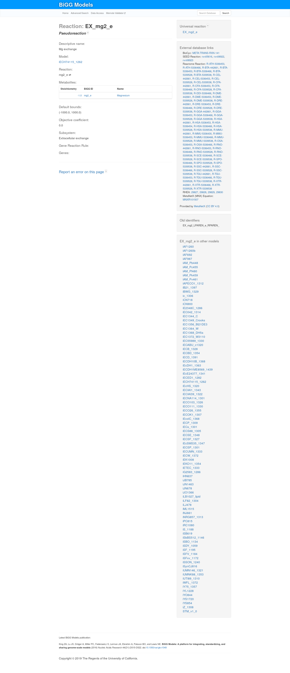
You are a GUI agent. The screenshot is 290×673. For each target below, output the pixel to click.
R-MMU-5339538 (203, 141)
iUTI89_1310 (191, 578)
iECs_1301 (190, 427)
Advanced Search (80, 12)
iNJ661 (187, 513)
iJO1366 (188, 492)
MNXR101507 (190, 199)
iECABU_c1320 (193, 345)
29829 (211, 192)
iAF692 (187, 254)
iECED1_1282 (192, 377)
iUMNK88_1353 (193, 574)
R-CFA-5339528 (203, 89)
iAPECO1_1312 (193, 283)
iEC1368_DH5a (193, 332)
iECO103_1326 (193, 402)
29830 (219, 192)
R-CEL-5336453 (201, 78)
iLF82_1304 (190, 500)
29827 (194, 192)
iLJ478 (187, 505)
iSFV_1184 (190, 554)
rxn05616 (207, 56)
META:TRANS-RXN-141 (205, 53)
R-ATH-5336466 (192, 67)
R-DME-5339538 (203, 100)
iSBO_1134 (190, 541)
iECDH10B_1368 (194, 361)
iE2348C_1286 (192, 308)
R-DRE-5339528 (203, 108)
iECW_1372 (190, 455)
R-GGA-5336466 (203, 115)
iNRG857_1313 (193, 517)
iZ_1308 (188, 607)
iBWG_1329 (191, 291)
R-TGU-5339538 (203, 181)
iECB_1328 (190, 349)
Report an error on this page (82, 171)
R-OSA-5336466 (203, 144)
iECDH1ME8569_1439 (198, 369)
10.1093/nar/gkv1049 (156, 647)
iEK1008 (188, 459)
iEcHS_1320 (191, 386)
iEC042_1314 (192, 312)
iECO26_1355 (192, 410)
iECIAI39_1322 (193, 394)
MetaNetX (199, 206)
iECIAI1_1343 (192, 390)
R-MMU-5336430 (202, 133)
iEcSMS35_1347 (194, 443)
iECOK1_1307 (192, 414)
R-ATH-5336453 (215, 64)
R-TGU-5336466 (203, 177)
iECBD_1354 (191, 353)
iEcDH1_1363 (192, 365)
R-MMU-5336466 (203, 137)
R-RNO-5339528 (203, 152)
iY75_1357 (190, 586)
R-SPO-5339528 (203, 163)
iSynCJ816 (190, 566)
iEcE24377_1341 (194, 373)
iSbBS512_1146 (193, 537)
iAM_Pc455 (190, 267)
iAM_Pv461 (190, 279)
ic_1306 (188, 296)
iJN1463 (188, 484)
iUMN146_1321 (193, 570)
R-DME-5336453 (201, 97)
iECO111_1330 (193, 406)
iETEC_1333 (191, 468)
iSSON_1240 (191, 562)
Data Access (97, 12)
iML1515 (188, 509)
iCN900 (188, 304)
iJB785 (187, 480)
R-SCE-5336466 (203, 155)
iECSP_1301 (191, 447)
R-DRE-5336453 (201, 104)
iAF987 (187, 259)
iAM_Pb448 (190, 263)
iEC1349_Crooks (194, 320)
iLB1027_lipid (191, 496)
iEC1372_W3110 (194, 336)
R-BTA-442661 (210, 67)
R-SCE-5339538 (203, 159)
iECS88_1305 (192, 431)
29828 (203, 192)
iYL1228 (188, 591)
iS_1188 (188, 529)
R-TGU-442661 (202, 174)
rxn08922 (219, 56)
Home (65, 12)
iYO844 (187, 595)
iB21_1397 (190, 287)
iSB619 (187, 533)
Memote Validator (115, 12)
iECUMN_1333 (192, 451)
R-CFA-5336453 (201, 86)
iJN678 (187, 488)
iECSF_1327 (191, 439)
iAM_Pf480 (190, 271)
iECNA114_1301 (194, 398)
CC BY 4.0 (213, 206)
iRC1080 (188, 525)
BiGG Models (76, 4)
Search (225, 12)
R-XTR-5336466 (201, 185)
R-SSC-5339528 (203, 170)
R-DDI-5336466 (202, 93)
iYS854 (187, 603)
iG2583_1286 (192, 472)
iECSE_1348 (191, 435)
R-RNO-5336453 (201, 148)
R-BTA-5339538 (202, 75)
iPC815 (187, 521)
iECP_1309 (190, 423)
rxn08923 (188, 60)
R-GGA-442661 (202, 111)
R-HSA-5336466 (203, 126)
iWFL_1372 (190, 582)
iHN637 (188, 476)
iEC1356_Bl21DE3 (195, 324)
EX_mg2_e (190, 32)
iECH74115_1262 (70, 62)
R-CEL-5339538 (202, 82)
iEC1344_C (190, 316)
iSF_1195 (189, 550)
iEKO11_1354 (192, 463)
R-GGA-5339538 (203, 119)
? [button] (87, 32)
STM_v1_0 (190, 611)
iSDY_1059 (190, 545)
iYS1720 (188, 599)
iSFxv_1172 (190, 558)
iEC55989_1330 (193, 341)
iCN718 (188, 300)
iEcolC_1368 (191, 418)
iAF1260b (189, 250)
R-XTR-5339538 (203, 188)
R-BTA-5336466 (202, 71)
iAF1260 (188, 246)
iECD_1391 (190, 357)
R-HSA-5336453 (201, 122)
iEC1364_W (190, 328)
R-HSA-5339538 (203, 130)
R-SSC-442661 (202, 166)
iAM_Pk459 (190, 275)
